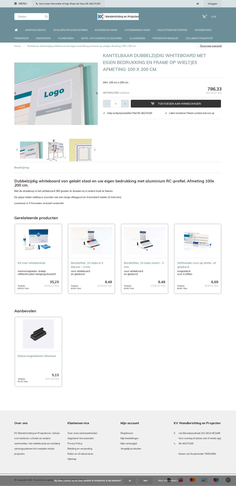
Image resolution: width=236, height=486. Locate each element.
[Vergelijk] (198, 3)
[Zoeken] (46, 16)
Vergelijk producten (131, 448)
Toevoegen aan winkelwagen (179, 103)
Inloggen (212, 3)
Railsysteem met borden (172, 30)
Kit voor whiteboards (31, 263)
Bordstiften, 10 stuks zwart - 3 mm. (144, 265)
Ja (130, 480)
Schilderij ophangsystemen (70, 30)
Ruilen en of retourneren (80, 453)
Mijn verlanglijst (129, 443)
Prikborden (21, 38)
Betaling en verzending (80, 448)
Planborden (66, 38)
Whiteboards (203, 30)
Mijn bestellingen (130, 438)
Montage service (35, 30)
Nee (146, 480)
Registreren (127, 433)
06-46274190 (186, 443)
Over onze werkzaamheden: (83, 433)
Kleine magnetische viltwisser (37, 356)
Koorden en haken (106, 30)
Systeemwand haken (137, 30)
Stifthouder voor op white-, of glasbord (196, 265)
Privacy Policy (75, 443)
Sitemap (72, 459)
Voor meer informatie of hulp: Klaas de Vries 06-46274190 (69, 3)
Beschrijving (21, 167)
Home (16, 30)
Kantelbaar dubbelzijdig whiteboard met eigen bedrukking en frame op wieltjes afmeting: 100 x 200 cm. (81, 46)
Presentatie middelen (165, 38)
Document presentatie (199, 38)
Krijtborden (43, 38)
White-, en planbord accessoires (101, 38)
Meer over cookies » (168, 480)
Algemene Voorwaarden (81, 438)
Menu (22, 3)
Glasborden (137, 38)
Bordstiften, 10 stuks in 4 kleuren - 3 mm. (87, 265)
